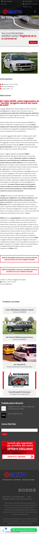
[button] (24, 530)
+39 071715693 (28, 1)
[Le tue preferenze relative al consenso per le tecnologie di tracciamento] (3, 531)
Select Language (7, 1)
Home (29, 497)
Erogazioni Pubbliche (9, 499)
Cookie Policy (19, 499)
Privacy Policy (28, 499)
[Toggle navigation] (35, 11)
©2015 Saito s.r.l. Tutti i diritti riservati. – (14, 497)
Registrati (33, 42)
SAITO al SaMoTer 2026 (15, 414)
